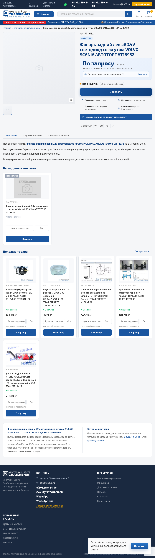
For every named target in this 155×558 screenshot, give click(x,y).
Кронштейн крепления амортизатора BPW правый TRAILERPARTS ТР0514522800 (131, 294)
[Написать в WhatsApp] (65, 4)
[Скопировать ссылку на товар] (112, 126)
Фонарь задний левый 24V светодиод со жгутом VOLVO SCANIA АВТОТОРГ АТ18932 (27, 209)
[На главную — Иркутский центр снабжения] (16, 14)
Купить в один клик (20, 228)
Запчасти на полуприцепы (68, 149)
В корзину (21, 332)
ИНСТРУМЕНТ (10, 533)
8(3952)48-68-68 (100, 4)
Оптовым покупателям (9, 4)
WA (101, 126)
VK (95, 126)
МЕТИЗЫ (7, 542)
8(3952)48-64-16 (80, 4)
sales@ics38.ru (122, 4)
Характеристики (32, 135)
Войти (139, 16)
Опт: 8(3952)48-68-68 (49, 492)
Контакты (102, 496)
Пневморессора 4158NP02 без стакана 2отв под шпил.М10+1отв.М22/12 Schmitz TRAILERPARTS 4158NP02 (96, 296)
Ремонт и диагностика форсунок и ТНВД (25, 22)
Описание (11, 135)
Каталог (46, 14)
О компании (33, 4)
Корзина (148, 14)
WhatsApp (42, 496)
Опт (42, 228)
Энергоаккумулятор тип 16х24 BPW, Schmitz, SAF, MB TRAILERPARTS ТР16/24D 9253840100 (19, 294)
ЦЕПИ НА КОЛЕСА (12, 524)
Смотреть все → (143, 251)
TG (107, 126)
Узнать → (142, 74)
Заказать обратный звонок (49, 506)
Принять (139, 546)
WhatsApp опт (44, 501)
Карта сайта (103, 501)
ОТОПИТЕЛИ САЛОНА (14, 529)
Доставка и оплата (49, 4)
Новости (101, 492)
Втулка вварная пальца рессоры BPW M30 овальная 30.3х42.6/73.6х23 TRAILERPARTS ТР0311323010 (56, 297)
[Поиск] (128, 14)
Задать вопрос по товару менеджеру (106, 117)
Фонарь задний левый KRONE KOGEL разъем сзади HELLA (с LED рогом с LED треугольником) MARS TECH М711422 (21, 380)
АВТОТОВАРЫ (10, 538)
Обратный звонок (142, 4)
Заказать (116, 91)
